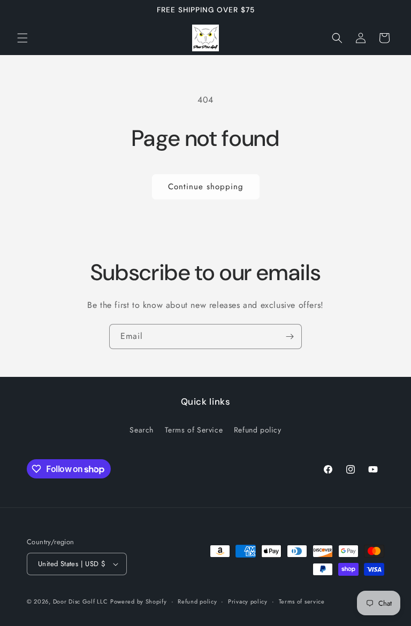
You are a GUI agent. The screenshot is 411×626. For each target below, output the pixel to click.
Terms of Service (194, 429)
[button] (22, 38)
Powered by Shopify (138, 601)
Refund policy (257, 429)
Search (142, 429)
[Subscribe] (289, 336)
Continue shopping (205, 186)
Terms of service (302, 601)
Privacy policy (248, 601)
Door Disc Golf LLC (80, 601)
